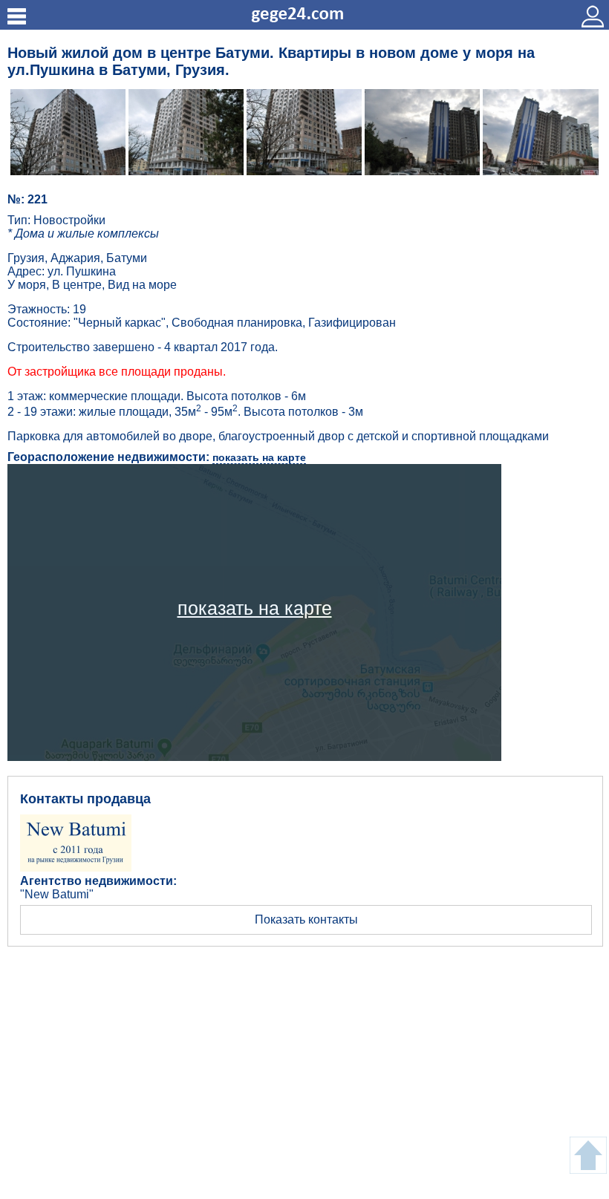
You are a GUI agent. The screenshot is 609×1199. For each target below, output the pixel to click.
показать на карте (259, 457)
